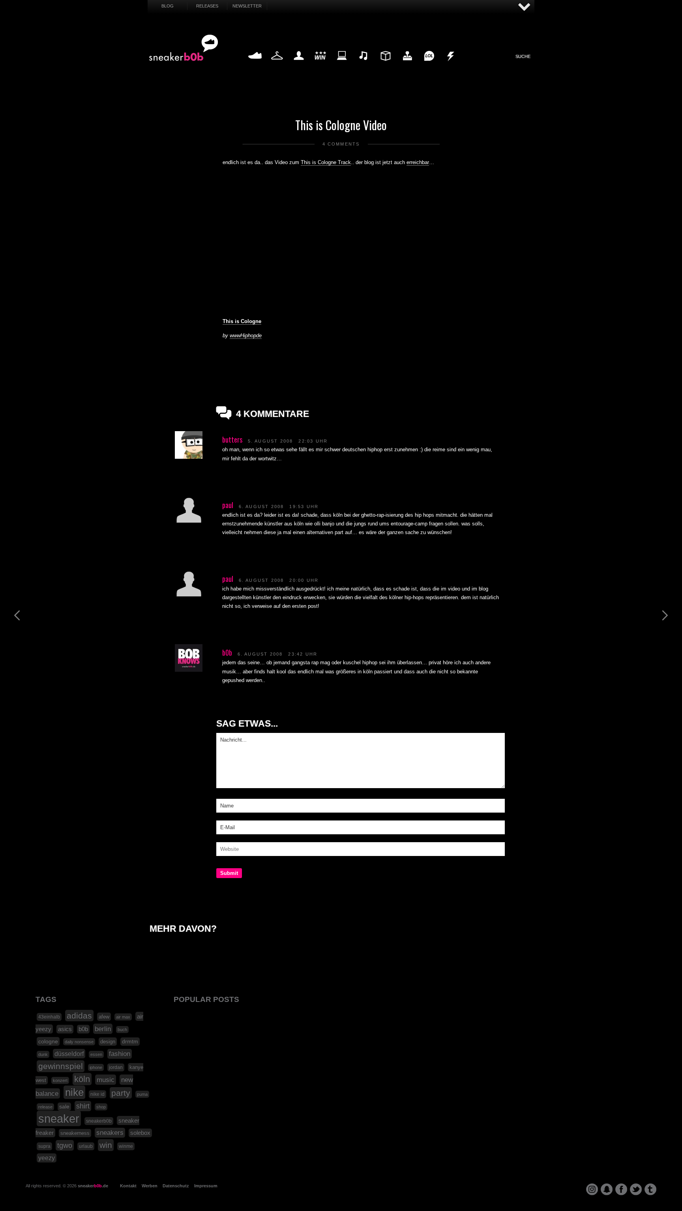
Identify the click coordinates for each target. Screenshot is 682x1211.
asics (65, 1029)
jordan (116, 1067)
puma (142, 1094)
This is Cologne (242, 321)
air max (123, 1017)
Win (320, 65)
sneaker (58, 1118)
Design (385, 65)
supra (44, 1146)
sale (64, 1107)
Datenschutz (176, 1185)
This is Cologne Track (326, 162)
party (120, 1092)
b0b (227, 652)
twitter (636, 1189)
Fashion (277, 65)
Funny (429, 65)
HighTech (407, 65)
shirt (83, 1106)
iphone (96, 1067)
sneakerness (75, 1133)
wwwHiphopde (246, 335)
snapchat (607, 1189)
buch (122, 1029)
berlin (103, 1029)
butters (232, 439)
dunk (43, 1054)
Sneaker (255, 65)
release (45, 1106)
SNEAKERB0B (184, 48)
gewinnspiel (60, 1066)
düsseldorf (69, 1053)
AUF (524, 7)
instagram (592, 1189)
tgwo (64, 1145)
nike (74, 1092)
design (107, 1042)
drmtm (130, 1042)
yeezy (46, 1158)
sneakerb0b (99, 1121)
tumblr (650, 1189)
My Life (299, 65)
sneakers (110, 1132)
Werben (149, 1185)
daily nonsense (79, 1041)
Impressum (205, 1185)
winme (126, 1146)
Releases (207, 6)
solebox (140, 1133)
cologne (48, 1041)
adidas (79, 1015)
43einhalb (49, 1017)
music (105, 1080)
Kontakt (128, 1185)
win (105, 1145)
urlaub (86, 1146)
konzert (60, 1080)
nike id (97, 1094)
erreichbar (418, 162)
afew (104, 1017)
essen (96, 1054)
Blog (167, 6)
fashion (119, 1054)
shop (101, 1106)
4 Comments (341, 144)
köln (82, 1079)
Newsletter (247, 6)
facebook (621, 1189)
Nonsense (451, 65)
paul (227, 505)
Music (364, 65)
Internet (342, 65)
